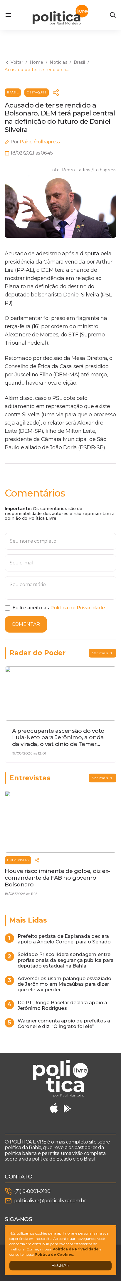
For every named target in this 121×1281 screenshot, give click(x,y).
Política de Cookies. (54, 1254)
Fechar (60, 1265)
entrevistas (18, 860)
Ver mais (100, 653)
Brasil (13, 92)
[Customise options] (112, 15)
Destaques (36, 92)
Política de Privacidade (77, 608)
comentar (26, 624)
